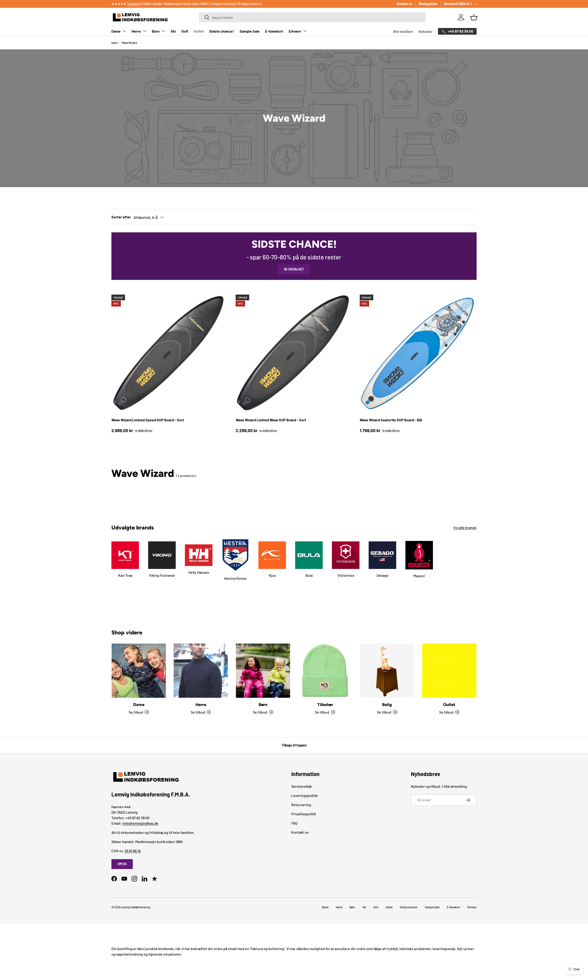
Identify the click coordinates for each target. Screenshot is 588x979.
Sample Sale (250, 31)
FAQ (294, 823)
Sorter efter (121, 217)
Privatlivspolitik (303, 814)
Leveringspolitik (304, 795)
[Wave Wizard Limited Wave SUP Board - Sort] (294, 353)
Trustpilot (134, 4)
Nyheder (425, 31)
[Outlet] (449, 671)
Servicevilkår (301, 786)
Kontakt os (404, 4)
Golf (184, 31)
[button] (474, 17)
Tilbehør (325, 704)
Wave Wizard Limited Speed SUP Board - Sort (147, 420)
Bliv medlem (403, 31)
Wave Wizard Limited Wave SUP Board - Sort (271, 420)
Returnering (301, 804)
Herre (136, 31)
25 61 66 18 (132, 851)
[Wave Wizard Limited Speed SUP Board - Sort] (169, 353)
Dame (116, 31)
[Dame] (139, 671)
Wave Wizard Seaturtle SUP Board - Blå (391, 420)
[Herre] (201, 671)
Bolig (387, 704)
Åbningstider (428, 4)
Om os (122, 864)
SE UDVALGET (294, 269)
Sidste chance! (221, 31)
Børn (156, 31)
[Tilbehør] (325, 671)
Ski (173, 31)
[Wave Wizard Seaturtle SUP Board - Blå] (418, 353)
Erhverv (295, 31)
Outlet (199, 31)
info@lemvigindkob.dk (140, 823)
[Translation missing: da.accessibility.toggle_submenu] (124, 31)
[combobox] (312, 17)
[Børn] (263, 671)
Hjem (114, 42)
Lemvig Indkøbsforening (135, 907)
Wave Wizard (129, 42)
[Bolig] (387, 671)
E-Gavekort (274, 31)
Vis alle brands (465, 527)
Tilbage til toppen (294, 745)
